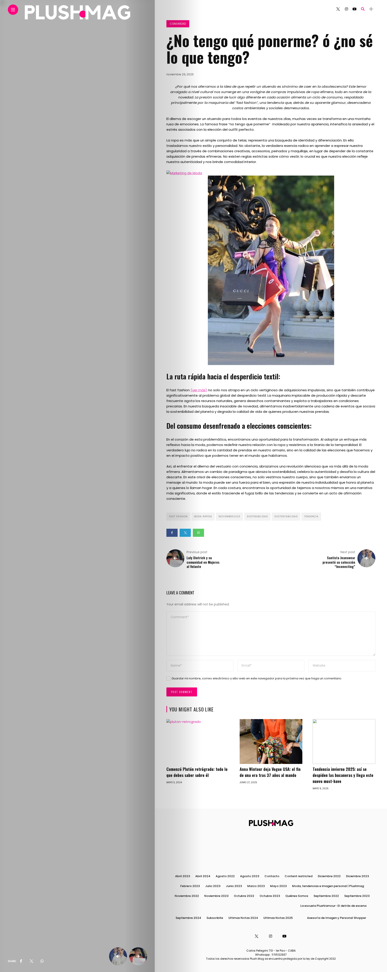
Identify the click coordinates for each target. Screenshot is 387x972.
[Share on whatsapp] (198, 533)
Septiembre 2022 (326, 896)
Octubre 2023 (270, 896)
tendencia (311, 516)
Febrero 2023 (190, 886)
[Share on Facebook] (172, 533)
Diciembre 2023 (357, 876)
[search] (363, 9)
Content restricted (298, 876)
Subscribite (214, 918)
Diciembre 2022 (329, 876)
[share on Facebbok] (21, 961)
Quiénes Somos (296, 896)
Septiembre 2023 (357, 896)
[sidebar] (371, 9)
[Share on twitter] (185, 533)
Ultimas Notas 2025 (278, 918)
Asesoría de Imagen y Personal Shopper (336, 918)
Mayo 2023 (278, 886)
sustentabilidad (286, 516)
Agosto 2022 (225, 876)
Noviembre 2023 (216, 896)
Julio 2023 (212, 886)
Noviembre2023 (229, 516)
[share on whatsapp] (42, 961)
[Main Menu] (13, 9)
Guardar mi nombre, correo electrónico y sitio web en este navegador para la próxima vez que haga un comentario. (257, 678)
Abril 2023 (182, 876)
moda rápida (203, 516)
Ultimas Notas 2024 (243, 918)
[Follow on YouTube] (355, 9)
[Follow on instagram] (346, 9)
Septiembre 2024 (188, 918)
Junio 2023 (234, 886)
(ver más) (199, 390)
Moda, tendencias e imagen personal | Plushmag (328, 886)
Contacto (271, 876)
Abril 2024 (202, 876)
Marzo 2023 (256, 886)
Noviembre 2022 (187, 896)
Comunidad (178, 24)
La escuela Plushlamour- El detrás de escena (333, 906)
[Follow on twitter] (337, 9)
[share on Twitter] (31, 961)
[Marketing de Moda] (184, 172)
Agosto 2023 (249, 876)
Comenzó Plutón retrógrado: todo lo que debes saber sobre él (197, 772)
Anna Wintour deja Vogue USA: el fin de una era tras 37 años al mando (270, 772)
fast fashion (178, 516)
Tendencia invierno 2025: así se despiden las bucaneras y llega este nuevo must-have (343, 775)
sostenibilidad (257, 516)
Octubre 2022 (244, 896)
